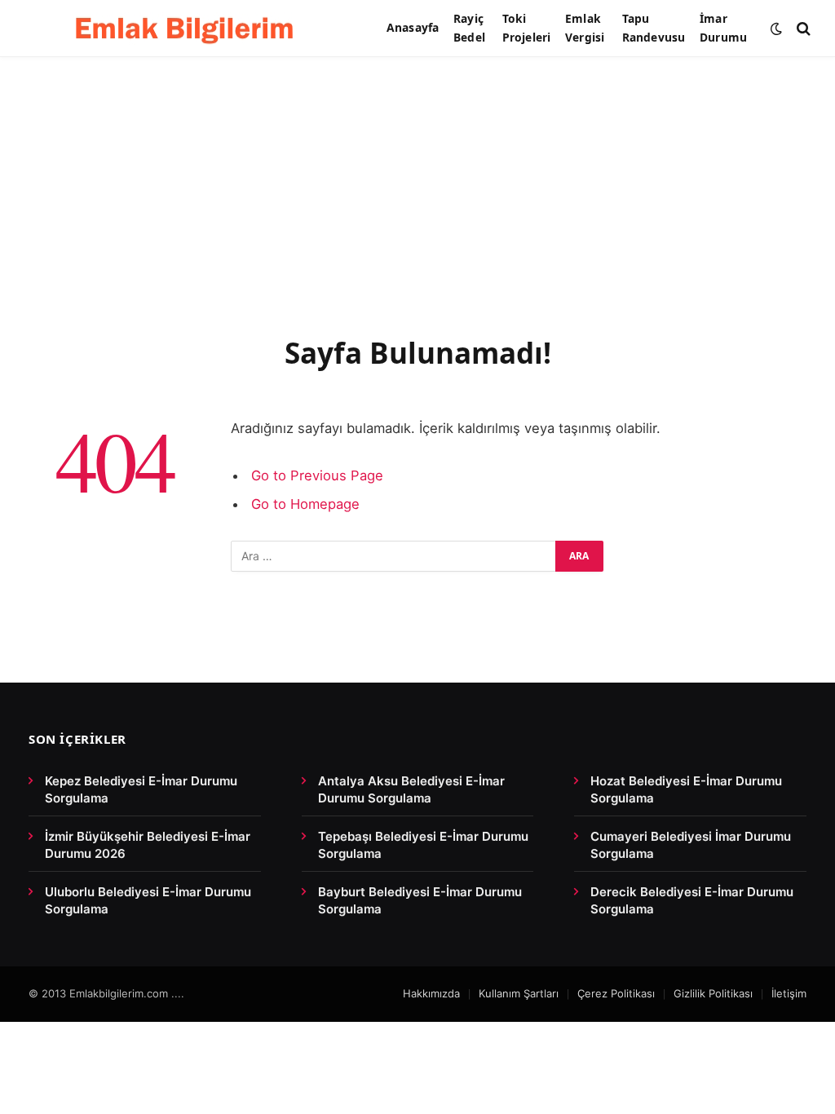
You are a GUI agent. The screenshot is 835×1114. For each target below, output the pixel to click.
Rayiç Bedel (469, 27)
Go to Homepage (305, 504)
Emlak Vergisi (584, 27)
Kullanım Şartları (519, 993)
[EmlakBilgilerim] (187, 28)
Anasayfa (413, 27)
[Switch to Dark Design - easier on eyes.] (776, 28)
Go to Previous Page (317, 475)
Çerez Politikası (616, 993)
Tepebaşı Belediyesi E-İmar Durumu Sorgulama (423, 845)
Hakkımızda (431, 993)
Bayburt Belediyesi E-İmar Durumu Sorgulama (420, 900)
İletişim (788, 993)
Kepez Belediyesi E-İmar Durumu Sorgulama (141, 789)
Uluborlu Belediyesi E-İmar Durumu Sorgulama (148, 900)
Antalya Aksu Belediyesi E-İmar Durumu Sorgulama (411, 789)
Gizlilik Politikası (713, 993)
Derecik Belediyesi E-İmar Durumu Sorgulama (691, 900)
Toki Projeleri (526, 27)
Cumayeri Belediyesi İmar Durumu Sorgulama (690, 845)
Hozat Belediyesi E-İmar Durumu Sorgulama (686, 789)
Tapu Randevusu (653, 27)
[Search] (802, 28)
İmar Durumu (723, 27)
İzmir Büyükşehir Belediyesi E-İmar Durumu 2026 (147, 845)
